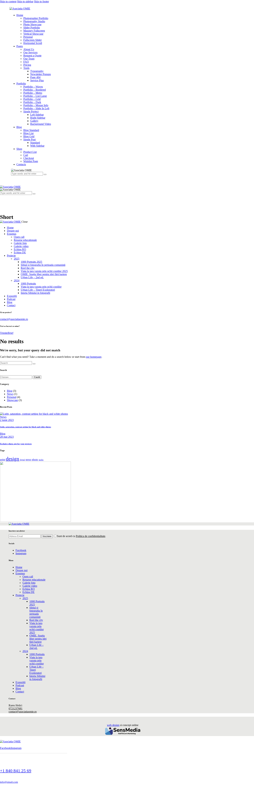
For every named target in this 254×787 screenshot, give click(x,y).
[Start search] (34, 363)
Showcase (12, 400)
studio (41, 460)
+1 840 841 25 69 (15, 770)
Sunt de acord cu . (81, 536)
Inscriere (47, 536)
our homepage (93, 356)
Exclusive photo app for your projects (16, 444)
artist (2, 459)
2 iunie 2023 (7, 420)
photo (35, 459)
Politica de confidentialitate (90, 536)
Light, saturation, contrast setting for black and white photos (25, 427)
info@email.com (9, 782)
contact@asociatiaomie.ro (14, 319)
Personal (11, 397)
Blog (9, 390)
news (28, 459)
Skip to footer (41, 1)
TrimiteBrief (6, 332)
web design (113, 725)
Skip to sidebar (25, 1)
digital (22, 460)
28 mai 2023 (7, 436)
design (12, 458)
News (10, 393)
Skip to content (8, 1)
